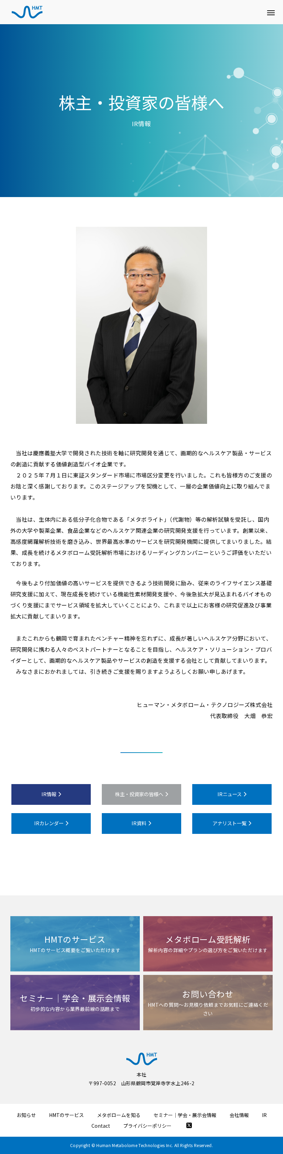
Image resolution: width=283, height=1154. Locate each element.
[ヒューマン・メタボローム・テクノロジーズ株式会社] (27, 12)
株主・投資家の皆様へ (139, 794)
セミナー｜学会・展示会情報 (185, 1114)
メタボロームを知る (118, 1114)
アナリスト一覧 (229, 823)
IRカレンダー (49, 823)
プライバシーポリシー (147, 1125)
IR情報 (48, 794)
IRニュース (229, 794)
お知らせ (26, 1114)
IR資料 (138, 823)
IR (264, 1114)
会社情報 (239, 1114)
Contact (100, 1125)
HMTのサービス (66, 1114)
